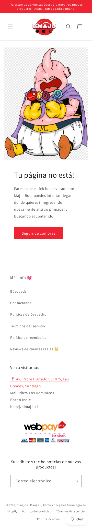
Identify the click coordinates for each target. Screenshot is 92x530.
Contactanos (20, 302)
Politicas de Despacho (28, 314)
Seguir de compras (38, 233)
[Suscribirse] (76, 481)
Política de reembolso (28, 337)
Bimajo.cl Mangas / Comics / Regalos (41, 505)
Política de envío (48, 519)
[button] (10, 26)
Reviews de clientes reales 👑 (34, 349)
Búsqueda (18, 291)
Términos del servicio (27, 326)
